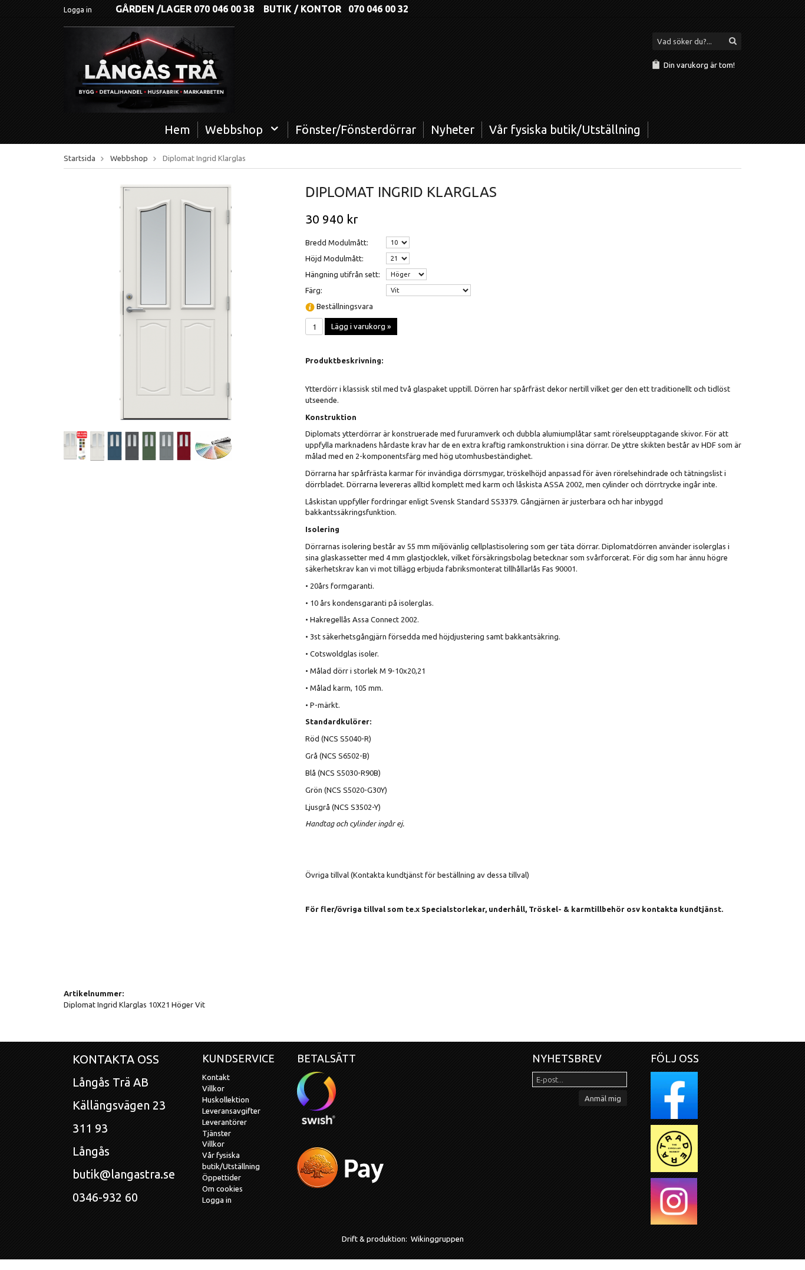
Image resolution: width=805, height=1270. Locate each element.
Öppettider (221, 1177)
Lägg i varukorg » (361, 326)
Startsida (79, 158)
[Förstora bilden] (176, 301)
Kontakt (216, 1077)
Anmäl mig (603, 1098)
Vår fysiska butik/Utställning (565, 129)
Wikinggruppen (437, 1239)
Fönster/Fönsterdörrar (355, 129)
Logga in (78, 10)
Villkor (213, 1088)
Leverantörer (224, 1122)
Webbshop (234, 129)
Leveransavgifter (231, 1111)
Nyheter (452, 129)
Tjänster (216, 1133)
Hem (177, 129)
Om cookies (222, 1188)
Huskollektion (225, 1099)
